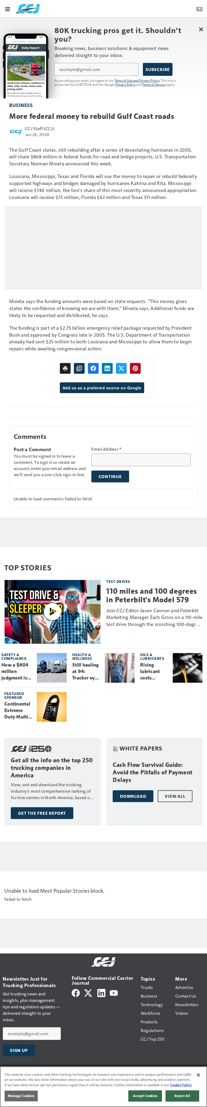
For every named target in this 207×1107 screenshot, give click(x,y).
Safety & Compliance (13, 656)
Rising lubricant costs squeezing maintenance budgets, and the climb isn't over (154, 671)
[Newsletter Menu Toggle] (199, 8)
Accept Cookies (145, 1096)
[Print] (65, 368)
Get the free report (42, 813)
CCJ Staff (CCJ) (39, 128)
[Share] (93, 368)
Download (133, 796)
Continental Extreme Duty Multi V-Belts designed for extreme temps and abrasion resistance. (18, 710)
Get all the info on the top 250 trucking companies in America (52, 768)
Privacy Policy (125, 84)
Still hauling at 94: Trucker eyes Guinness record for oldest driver (86, 671)
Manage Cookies (21, 1096)
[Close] (198, 1075)
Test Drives (118, 581)
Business (21, 105)
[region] (103, 1086)
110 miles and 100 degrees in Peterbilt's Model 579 (151, 595)
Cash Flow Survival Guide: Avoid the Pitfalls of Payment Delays (152, 772)
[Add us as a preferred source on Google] (79, 368)
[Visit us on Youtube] (114, 992)
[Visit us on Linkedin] (101, 992)
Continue (110, 476)
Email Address (106, 449)
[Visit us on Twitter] (88, 992)
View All (175, 796)
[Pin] (135, 368)
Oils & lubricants (152, 656)
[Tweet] (121, 368)
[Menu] (7, 8)
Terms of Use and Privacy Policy (137, 80)
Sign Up (19, 1050)
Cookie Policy (181, 1085)
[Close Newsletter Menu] (201, 29)
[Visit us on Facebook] (76, 992)
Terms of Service (153, 84)
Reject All (182, 1096)
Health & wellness (82, 656)
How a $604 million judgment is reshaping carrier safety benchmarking (17, 671)
